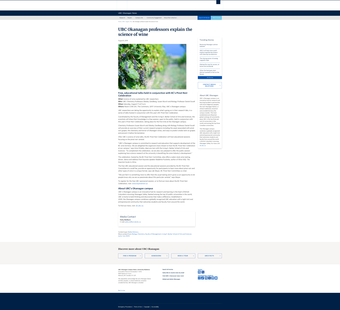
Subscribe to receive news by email (173, 272)
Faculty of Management (153, 234)
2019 (123, 21)
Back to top (121, 290)
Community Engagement (154, 17)
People (130, 17)
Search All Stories (204, 17)
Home (119, 21)
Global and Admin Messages (171, 279)
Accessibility (155, 307)
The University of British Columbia (122, 5)
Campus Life (139, 17)
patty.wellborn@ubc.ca (133, 222)
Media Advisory (133, 232)
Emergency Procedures (125, 307)
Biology (134, 234)
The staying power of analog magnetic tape (209, 59)
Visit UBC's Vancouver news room (173, 276)
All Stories (210, 77)
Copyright (146, 307)
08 (130, 21)
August (127, 21)
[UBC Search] (218, 2)
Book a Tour (183, 256)
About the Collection (170, 17)
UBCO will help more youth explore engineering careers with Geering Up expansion (209, 52)
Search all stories (167, 269)
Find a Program (129, 256)
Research (122, 17)
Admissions (156, 256)
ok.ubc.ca (139, 206)
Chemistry (141, 234)
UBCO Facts (209, 256)
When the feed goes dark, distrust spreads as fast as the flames (209, 72)
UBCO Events (216, 17)
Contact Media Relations (209, 85)
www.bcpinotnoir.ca (140, 183)
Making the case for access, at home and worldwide (209, 65)
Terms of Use (138, 307)
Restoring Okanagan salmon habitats (209, 45)
